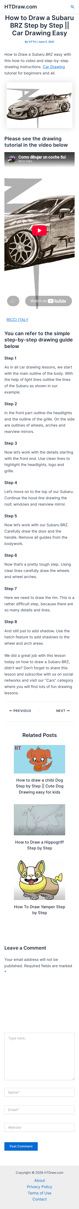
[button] (73, 7)
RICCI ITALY (18, 319)
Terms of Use (39, 1193)
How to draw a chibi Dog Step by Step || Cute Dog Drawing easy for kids (39, 786)
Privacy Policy (39, 1186)
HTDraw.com (20, 6)
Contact (39, 1199)
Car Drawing (54, 66)
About (39, 1180)
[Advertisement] (39, 1006)
